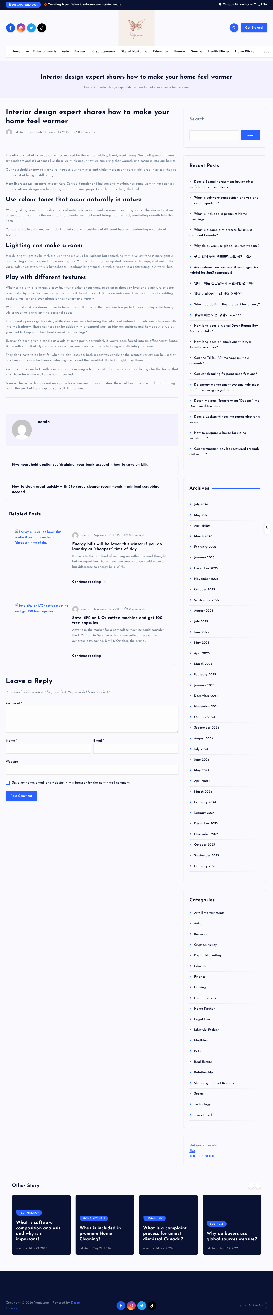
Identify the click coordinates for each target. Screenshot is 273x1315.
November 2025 (206, 579)
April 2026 (202, 525)
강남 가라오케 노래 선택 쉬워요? (218, 294)
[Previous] (251, 1186)
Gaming (196, 51)
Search (197, 119)
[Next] (258, 1186)
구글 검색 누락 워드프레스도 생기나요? (222, 256)
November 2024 (206, 706)
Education (160, 51)
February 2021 (204, 866)
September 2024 (206, 728)
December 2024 (206, 696)
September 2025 (206, 600)
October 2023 (204, 845)
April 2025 (202, 653)
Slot (192, 1151)
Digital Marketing (134, 51)
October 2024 (204, 717)
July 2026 (201, 504)
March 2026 (203, 536)
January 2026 (204, 557)
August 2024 (203, 738)
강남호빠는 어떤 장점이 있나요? (217, 315)
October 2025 (204, 589)
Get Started (254, 27)
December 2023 (206, 823)
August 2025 (203, 611)
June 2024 (201, 759)
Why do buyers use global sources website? (226, 246)
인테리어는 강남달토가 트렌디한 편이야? (223, 283)
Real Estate (35, 132)
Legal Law (202, 1019)
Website (12, 761)
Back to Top (255, 1305)
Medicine (201, 1040)
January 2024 (204, 813)
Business (80, 51)
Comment (14, 703)
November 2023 (206, 834)
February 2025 (205, 674)
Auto (65, 51)
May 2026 (201, 515)
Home (16, 51)
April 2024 (202, 781)
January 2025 (204, 685)
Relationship (203, 1072)
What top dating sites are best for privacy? (227, 304)
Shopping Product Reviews (214, 1083)
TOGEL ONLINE (202, 1156)
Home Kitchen (245, 51)
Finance (179, 51)
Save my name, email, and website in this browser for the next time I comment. (71, 782)
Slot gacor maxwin (203, 1145)
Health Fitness (219, 51)
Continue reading (87, 582)
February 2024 (205, 802)
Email (98, 740)
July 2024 (201, 749)
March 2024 (203, 791)
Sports (199, 1094)
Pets (197, 1051)
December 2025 (206, 568)
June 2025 (201, 632)
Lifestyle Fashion (206, 1030)
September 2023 (206, 855)
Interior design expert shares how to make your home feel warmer (143, 87)
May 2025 (201, 642)
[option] (41, 1225)
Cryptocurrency (103, 51)
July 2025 (201, 621)
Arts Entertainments (41, 51)
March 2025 (203, 664)
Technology (202, 1104)
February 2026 (205, 547)
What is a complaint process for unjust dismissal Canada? (101, 1234)
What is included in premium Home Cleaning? (36, 1234)
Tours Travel (203, 1115)
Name (11, 740)
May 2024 (201, 770)
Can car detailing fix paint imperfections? (225, 374)
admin (19, 132)
